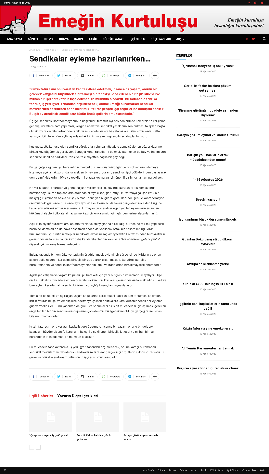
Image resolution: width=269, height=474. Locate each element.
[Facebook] (249, 3)
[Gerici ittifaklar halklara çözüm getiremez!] (97, 417)
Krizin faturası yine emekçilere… (208, 328)
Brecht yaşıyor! (208, 199)
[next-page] (38, 447)
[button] (264, 39)
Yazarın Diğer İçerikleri (77, 396)
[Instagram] (256, 3)
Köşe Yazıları (161, 39)
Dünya (64, 39)
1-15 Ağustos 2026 (208, 180)
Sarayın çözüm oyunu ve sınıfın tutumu (208, 135)
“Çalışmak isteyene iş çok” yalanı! (48, 435)
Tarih (92, 39)
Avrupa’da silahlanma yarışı (208, 264)
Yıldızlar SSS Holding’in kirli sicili (208, 284)
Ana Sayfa (14, 39)
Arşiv (180, 39)
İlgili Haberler (41, 396)
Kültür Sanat (113, 39)
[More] (155, 75)
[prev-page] (31, 447)
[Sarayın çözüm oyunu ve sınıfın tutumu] (144, 417)
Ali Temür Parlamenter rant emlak (208, 348)
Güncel (33, 39)
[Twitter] (262, 3)
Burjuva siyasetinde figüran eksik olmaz (208, 368)
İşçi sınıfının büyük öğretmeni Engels (208, 219)
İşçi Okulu (137, 39)
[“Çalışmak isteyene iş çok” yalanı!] (50, 417)
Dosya (49, 39)
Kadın (78, 39)
